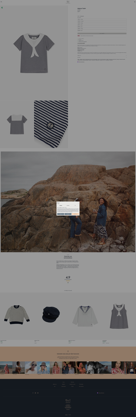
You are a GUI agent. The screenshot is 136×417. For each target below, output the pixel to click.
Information (68, 205)
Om (75, 205)
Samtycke (61, 205)
